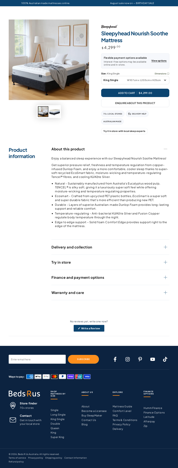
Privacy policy (35, 458)
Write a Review (92, 329)
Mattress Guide (122, 406)
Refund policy (16, 461)
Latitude (149, 416)
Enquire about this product (135, 103)
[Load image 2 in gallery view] (54, 111)
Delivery (118, 428)
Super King (57, 437)
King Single (58, 419)
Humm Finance (153, 407)
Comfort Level (122, 410)
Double (55, 423)
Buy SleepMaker (92, 415)
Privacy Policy (121, 424)
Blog (85, 424)
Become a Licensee (94, 410)
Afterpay (149, 421)
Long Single (58, 414)
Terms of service (17, 458)
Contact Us (89, 419)
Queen (55, 428)
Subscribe (83, 359)
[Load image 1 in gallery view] (43, 111)
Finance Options (154, 412)
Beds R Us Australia (28, 454)
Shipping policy (53, 458)
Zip (146, 425)
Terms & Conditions (125, 419)
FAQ (115, 415)
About (86, 406)
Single (55, 410)
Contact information (75, 458)
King (53, 432)
